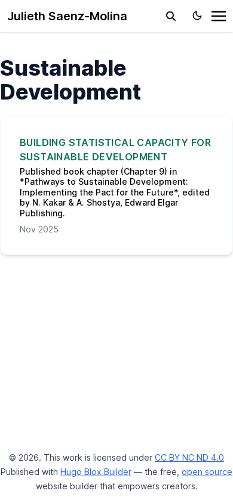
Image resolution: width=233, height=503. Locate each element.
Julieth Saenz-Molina (67, 16)
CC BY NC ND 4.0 (189, 457)
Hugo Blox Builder (95, 472)
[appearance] (197, 15)
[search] (171, 16)
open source (207, 472)
